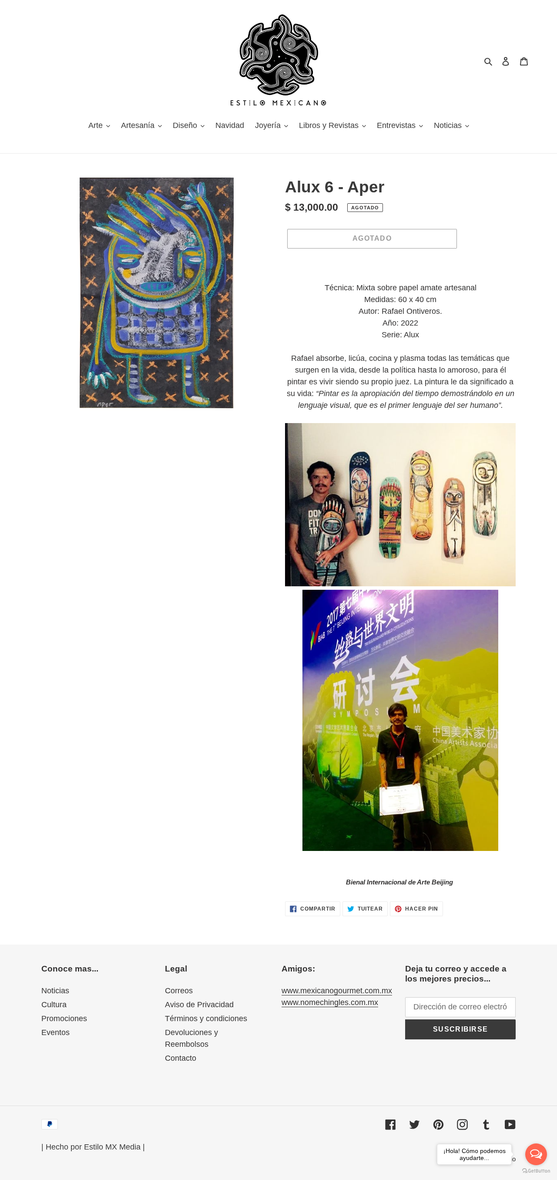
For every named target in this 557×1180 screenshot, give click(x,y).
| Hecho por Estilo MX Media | (93, 1147)
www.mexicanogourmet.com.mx (337, 990)
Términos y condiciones (206, 1018)
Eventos (55, 1032)
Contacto (180, 1058)
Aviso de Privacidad (199, 1004)
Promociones (64, 1018)
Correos (179, 990)
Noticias (55, 990)
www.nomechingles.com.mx (330, 1002)
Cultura (54, 1004)
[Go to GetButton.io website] (536, 1171)
